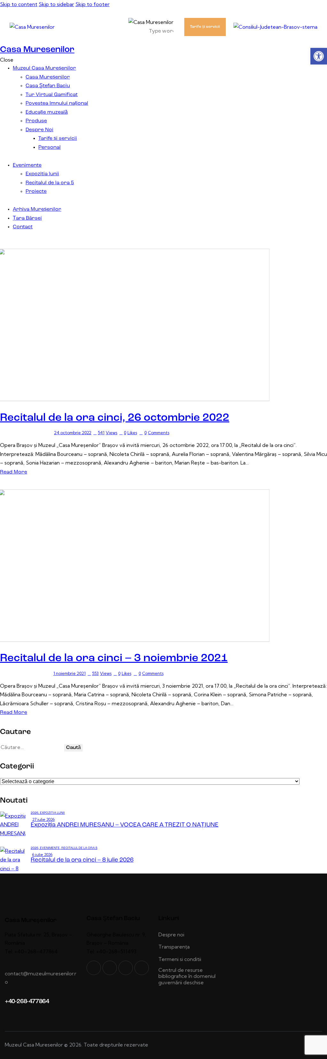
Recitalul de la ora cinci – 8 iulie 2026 (82, 860)
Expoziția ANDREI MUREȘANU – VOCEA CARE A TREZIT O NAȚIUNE (124, 825)
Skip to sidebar (56, 4)
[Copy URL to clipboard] (141, 968)
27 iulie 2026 (43, 819)
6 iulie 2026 (42, 854)
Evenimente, (50, 848)
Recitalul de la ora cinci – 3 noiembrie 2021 (114, 658)
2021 (6, 673)
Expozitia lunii (52, 813)
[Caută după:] (32, 747)
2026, (35, 813)
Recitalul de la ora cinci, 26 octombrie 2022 (114, 418)
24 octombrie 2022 (72, 432)
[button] (318, 56)
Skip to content (18, 4)
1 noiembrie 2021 (69, 673)
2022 (7, 432)
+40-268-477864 (27, 1002)
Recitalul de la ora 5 (33, 432)
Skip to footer (92, 4)
